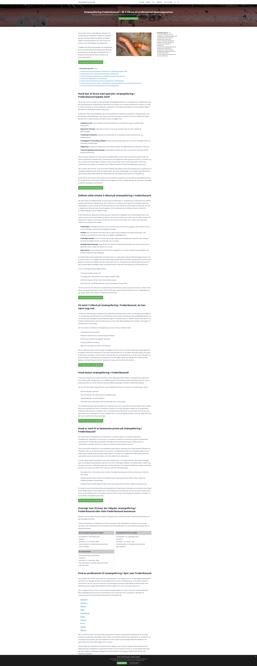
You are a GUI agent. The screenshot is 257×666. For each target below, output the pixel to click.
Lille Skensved (85, 613)
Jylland (148, 2)
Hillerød (83, 606)
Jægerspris (84, 599)
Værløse (83, 627)
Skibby (83, 616)
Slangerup (84, 603)
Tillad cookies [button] (121, 663)
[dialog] (128, 660)
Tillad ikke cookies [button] (134, 663)
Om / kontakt (168, 2)
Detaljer (142, 660)
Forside (142, 2)
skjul (96, 68)
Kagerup (83, 620)
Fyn (153, 2)
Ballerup (83, 630)
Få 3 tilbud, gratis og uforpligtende (128, 18)
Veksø (82, 610)
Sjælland (159, 2)
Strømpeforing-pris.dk (86, 2)
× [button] (255, 656)
